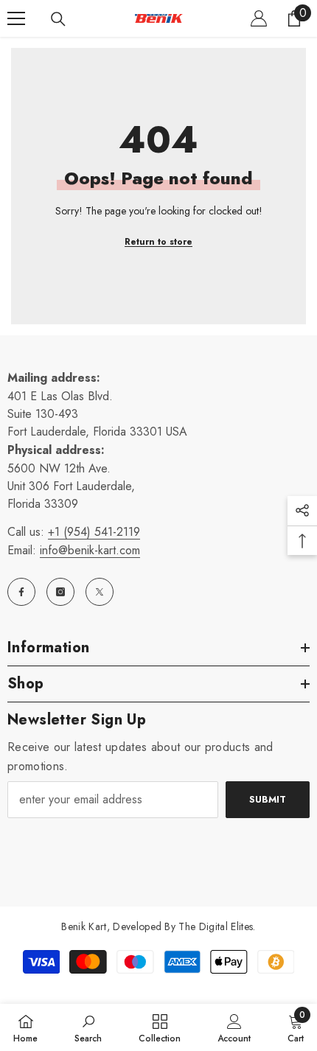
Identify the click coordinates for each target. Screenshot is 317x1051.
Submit (267, 799)
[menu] (16, 18)
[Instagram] (60, 592)
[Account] (259, 18)
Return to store (158, 241)
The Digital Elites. (216, 926)
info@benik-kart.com (90, 550)
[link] (88, 1027)
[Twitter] (100, 592)
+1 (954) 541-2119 (94, 531)
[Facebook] (21, 592)
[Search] (58, 19)
